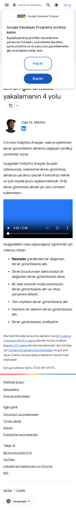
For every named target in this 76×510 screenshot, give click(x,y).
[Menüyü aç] (7, 5)
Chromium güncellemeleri (20, 414)
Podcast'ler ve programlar (20, 434)
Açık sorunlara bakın (16, 396)
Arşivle (7, 428)
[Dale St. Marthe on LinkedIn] (23, 129)
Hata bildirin (11, 389)
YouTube (9, 459)
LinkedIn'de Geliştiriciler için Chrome (27, 466)
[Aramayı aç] (48, 5)
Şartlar (7, 490)
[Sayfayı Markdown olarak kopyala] (11, 105)
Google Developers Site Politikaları (30, 350)
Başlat (38, 79)
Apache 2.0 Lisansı (15, 345)
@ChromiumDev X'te (17, 453)
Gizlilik (20, 490)
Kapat (38, 63)
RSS (5, 473)
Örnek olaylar (12, 421)
